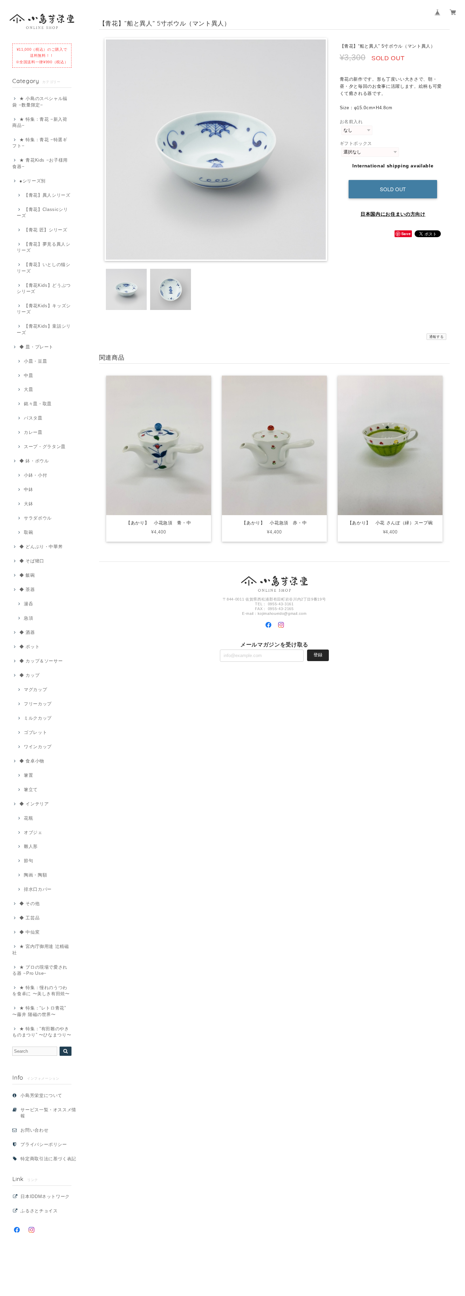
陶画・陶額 (35, 874)
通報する (436, 337)
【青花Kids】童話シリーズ (44, 329)
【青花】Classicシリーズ (42, 212)
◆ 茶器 (27, 589)
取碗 (28, 532)
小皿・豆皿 (35, 361)
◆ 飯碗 (27, 575)
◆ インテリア (34, 803)
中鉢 (28, 489)
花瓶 (28, 818)
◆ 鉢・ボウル (34, 460)
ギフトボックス (356, 143)
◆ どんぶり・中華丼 (41, 546)
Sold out (393, 189)
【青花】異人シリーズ (47, 195)
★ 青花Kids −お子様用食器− (40, 163)
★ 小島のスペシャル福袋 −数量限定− (39, 101)
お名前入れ (351, 121)
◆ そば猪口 (31, 560)
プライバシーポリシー (43, 1144)
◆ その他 (29, 903)
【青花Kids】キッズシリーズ (44, 308)
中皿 (28, 375)
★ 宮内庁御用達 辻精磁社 (40, 949)
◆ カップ (29, 675)
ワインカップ (38, 746)
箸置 (28, 775)
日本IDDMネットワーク (45, 1196)
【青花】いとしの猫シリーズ (43, 267)
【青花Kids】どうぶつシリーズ (44, 288)
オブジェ (33, 832)
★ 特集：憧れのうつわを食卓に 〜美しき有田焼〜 (41, 990)
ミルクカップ (38, 718)
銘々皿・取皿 (38, 403)
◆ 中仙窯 (29, 932)
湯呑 (28, 603)
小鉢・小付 (35, 475)
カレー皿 (33, 432)
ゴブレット (35, 732)
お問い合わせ (34, 1130)
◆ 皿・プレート (36, 346)
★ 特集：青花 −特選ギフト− (39, 142)
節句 (28, 860)
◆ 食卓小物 (31, 761)
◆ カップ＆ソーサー (41, 660)
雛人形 (31, 846)
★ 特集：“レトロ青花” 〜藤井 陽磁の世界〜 (39, 1011)
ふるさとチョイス (39, 1210)
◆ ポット (29, 646)
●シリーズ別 (32, 180)
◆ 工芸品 (29, 917)
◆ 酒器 (27, 632)
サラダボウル (38, 518)
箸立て (31, 789)
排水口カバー (38, 889)
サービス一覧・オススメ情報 (48, 1112)
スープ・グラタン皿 (45, 446)
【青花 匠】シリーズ (45, 229)
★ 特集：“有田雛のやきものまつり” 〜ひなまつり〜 (41, 1031)
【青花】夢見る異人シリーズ (43, 247)
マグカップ (35, 689)
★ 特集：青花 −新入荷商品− (39, 122)
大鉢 (28, 503)
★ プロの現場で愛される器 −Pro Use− (39, 970)
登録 (318, 654)
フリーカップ (38, 703)
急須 (28, 618)
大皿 (28, 389)
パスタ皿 (33, 418)
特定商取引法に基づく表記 (48, 1158)
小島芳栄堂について (41, 1095)
